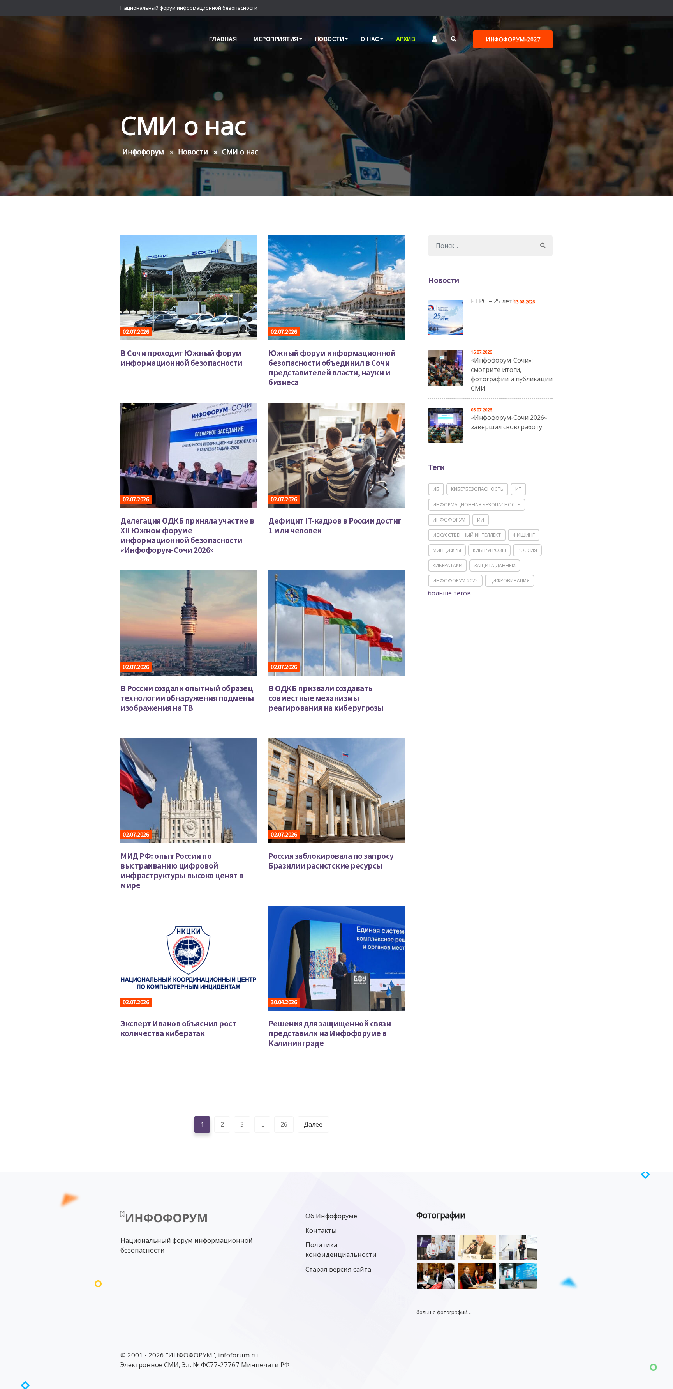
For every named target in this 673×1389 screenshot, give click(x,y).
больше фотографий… (444, 1312)
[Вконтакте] (529, 8)
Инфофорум (449, 520)
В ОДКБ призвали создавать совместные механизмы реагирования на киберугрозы (326, 698)
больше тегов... (451, 593)
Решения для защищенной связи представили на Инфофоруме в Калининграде (329, 1033)
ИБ (436, 489)
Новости (329, 38)
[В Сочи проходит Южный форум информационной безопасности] (188, 287)
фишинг (524, 535)
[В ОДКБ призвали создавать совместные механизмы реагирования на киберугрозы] (336, 622)
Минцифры (447, 550)
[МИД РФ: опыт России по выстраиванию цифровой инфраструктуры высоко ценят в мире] (188, 790)
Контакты (321, 1230)
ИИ (480, 520)
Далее (313, 1124)
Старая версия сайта (338, 1269)
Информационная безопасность (477, 504)
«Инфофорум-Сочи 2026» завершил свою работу (509, 422)
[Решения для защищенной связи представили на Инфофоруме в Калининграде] (336, 957)
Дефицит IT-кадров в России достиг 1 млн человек (335, 525)
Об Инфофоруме (331, 1215)
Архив (406, 38)
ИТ (518, 489)
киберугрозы (489, 550)
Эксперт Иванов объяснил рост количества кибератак (178, 1028)
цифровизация (510, 580)
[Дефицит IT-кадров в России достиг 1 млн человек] (336, 454)
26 (283, 1124)
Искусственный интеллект (467, 535)
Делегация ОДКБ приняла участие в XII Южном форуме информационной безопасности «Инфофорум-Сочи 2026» (187, 535)
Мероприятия (276, 38)
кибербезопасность (477, 489)
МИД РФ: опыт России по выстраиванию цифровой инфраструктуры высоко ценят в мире (181, 870)
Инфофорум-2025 (455, 580)
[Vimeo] (513, 8)
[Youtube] (545, 8)
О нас (370, 38)
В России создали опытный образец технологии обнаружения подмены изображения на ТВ (187, 698)
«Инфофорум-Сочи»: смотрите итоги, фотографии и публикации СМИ (512, 374)
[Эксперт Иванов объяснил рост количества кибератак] (188, 957)
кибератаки (447, 565)
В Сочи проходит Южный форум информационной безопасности (181, 357)
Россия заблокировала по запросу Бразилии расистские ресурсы (331, 860)
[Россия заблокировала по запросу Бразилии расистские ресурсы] (336, 790)
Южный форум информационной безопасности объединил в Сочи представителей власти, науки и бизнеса (331, 367)
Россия (527, 550)
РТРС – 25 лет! (492, 301)
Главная (223, 38)
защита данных (495, 565)
